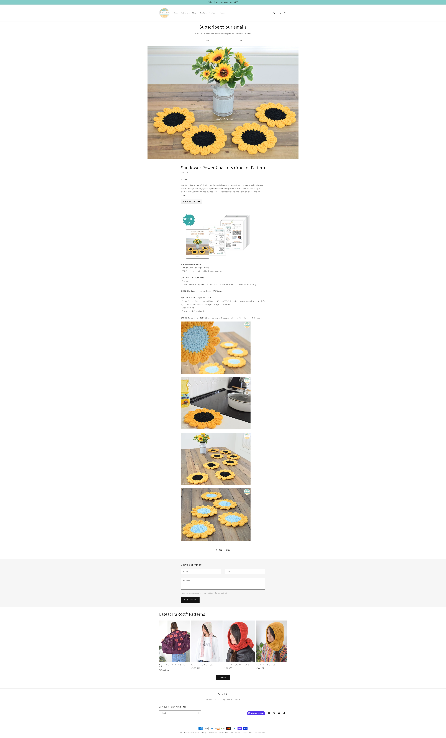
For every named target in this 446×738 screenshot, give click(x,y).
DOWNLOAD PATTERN (191, 201)
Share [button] (186, 179)
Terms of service (235, 732)
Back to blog (224, 549)
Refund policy (212, 732)
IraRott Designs (189, 732)
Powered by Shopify (200, 732)
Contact (237, 700)
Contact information (260, 732)
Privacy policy (223, 732)
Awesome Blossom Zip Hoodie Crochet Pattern (172, 666)
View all (223, 677)
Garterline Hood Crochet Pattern (266, 665)
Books (217, 700)
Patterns (209, 700)
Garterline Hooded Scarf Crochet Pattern (237, 665)
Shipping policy (247, 732)
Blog (223, 700)
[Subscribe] (241, 40)
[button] (185, 12)
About (229, 700)
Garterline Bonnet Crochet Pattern (202, 665)
